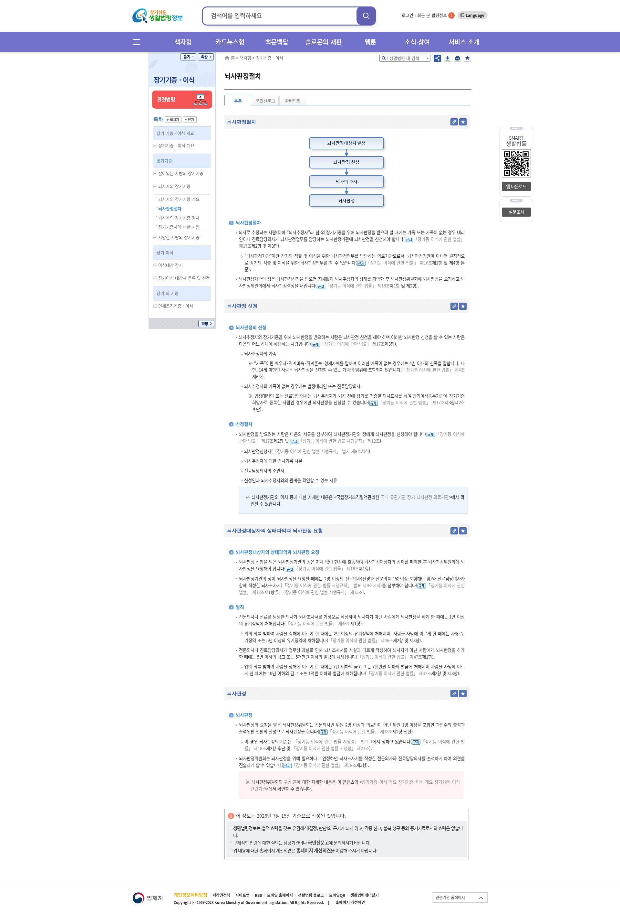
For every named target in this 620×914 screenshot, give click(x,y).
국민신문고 (265, 101)
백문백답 (276, 42)
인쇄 (457, 58)
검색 (366, 15)
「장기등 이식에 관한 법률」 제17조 (352, 344)
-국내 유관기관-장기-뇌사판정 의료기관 (414, 497)
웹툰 (370, 42)
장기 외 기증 (168, 293)
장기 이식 (165, 252)
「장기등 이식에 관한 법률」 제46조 (318, 623)
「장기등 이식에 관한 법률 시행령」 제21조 (330, 748)
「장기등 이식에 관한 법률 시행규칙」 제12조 (339, 441)
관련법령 (293, 101)
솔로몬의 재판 (323, 42)
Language (475, 15)
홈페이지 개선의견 (350, 902)
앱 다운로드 (516, 186)
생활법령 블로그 (311, 895)
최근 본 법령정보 (434, 15)
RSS (258, 895)
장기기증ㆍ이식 (174, 80)
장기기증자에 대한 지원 (179, 227)
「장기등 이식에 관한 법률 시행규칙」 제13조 (321, 592)
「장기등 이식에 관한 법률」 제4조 (433, 370)
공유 (437, 58)
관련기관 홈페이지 (450, 897)
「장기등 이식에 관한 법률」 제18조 (357, 286)
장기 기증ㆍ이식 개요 (175, 133)
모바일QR (337, 895)
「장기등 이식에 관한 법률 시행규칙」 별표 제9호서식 (331, 585)
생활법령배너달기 (364, 895)
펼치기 (173, 119)
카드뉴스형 (229, 42)
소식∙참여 (417, 42)
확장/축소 (206, 56)
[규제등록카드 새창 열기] (409, 239)
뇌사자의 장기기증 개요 (179, 199)
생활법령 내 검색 (404, 58)
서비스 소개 (464, 42)
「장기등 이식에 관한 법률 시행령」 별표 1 (332, 741)
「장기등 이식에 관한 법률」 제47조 (389, 657)
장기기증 (164, 160)
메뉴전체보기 (138, 42)
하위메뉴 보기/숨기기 (155, 145)
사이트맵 (242, 895)
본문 (238, 101)
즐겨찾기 (467, 58)
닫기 (188, 56)
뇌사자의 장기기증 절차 (179, 218)
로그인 (407, 15)
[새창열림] (147, 895)
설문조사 (516, 212)
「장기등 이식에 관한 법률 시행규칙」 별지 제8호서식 (321, 451)
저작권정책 (221, 895)
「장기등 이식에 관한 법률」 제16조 (399, 263)
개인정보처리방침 (190, 894)
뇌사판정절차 (169, 208)
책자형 (183, 42)
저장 (447, 58)
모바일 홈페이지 (280, 895)
